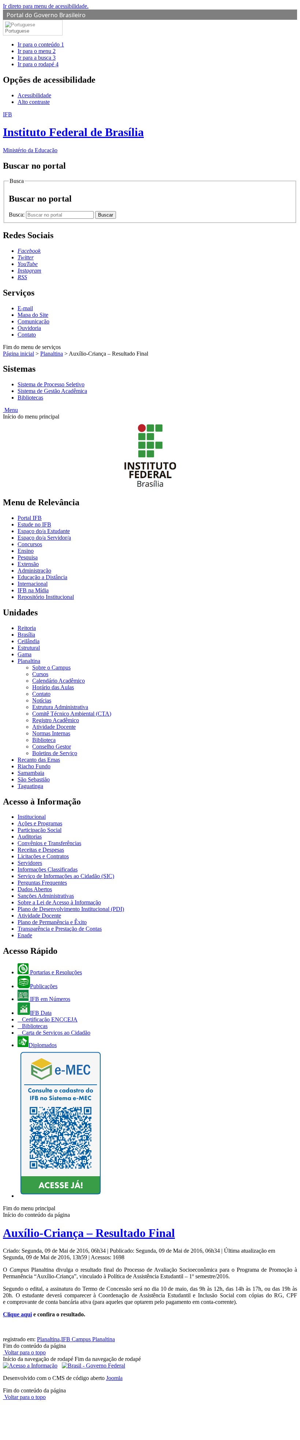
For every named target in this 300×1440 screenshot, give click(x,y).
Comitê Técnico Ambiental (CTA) (71, 713)
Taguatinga (30, 786)
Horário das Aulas (53, 687)
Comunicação (33, 321)
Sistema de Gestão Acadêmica (52, 391)
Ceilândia (29, 641)
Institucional (32, 817)
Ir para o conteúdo (41, 44)
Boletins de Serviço (54, 753)
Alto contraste (34, 102)
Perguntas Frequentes (42, 883)
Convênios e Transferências (49, 843)
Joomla (114, 1378)
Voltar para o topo (24, 1352)
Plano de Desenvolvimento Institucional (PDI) (71, 909)
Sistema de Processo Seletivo (51, 384)
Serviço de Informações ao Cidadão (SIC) (66, 876)
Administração (34, 570)
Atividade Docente (54, 727)
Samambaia (31, 773)
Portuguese (17, 31)
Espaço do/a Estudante (44, 531)
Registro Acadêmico (55, 720)
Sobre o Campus (51, 667)
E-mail (25, 308)
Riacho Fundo (34, 766)
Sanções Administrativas (46, 896)
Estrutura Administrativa (60, 707)
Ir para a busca (37, 58)
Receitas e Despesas (41, 850)
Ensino (26, 551)
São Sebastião (34, 779)
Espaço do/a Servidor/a (44, 538)
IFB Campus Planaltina (88, 1339)
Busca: (17, 214)
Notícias (41, 700)
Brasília (26, 634)
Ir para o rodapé (38, 64)
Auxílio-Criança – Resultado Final (89, 1233)
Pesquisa (28, 557)
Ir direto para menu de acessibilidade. (46, 6)
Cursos (40, 674)
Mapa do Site (33, 315)
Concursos (30, 544)
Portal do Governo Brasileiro (46, 15)
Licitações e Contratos (43, 856)
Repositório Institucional (46, 597)
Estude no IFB (34, 524)
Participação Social (39, 830)
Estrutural (29, 648)
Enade (25, 935)
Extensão (28, 564)
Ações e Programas (40, 823)
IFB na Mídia (33, 590)
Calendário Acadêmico (58, 681)
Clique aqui (17, 1314)
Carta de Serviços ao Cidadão (55, 1033)
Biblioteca (44, 740)
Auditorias (30, 836)
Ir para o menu (37, 51)
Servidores (30, 863)
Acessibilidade (34, 95)
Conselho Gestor (51, 746)
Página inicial (18, 353)
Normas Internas (51, 733)
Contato (27, 334)
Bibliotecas (30, 397)
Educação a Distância (42, 577)
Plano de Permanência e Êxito (52, 922)
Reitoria (27, 628)
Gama (24, 654)
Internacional (33, 584)
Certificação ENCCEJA (49, 1019)
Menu (10, 410)
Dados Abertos (35, 889)
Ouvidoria (29, 328)
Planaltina (51, 353)
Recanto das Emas (39, 760)
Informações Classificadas (48, 869)
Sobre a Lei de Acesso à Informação (59, 902)
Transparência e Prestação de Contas (60, 929)
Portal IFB (30, 518)
